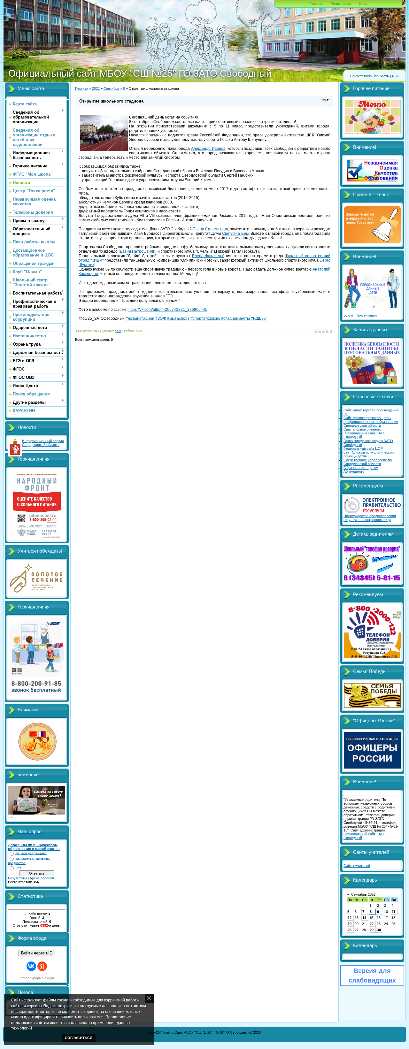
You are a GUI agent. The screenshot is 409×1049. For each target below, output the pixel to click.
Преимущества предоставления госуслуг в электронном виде (369, 518)
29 (372, 930)
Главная (316, 3)
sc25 (118, 331)
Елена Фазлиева (207, 256)
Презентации (366, 315)
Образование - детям (360, 468)
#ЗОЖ (160, 318)
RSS (395, 76)
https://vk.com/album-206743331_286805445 (167, 309)
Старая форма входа (36, 978)
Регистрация (341, 3)
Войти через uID (36, 953)
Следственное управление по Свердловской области (367, 462)
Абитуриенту (353, 471)
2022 (96, 88)
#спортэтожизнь (205, 318)
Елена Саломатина (210, 229)
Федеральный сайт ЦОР (363, 448)
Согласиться (78, 1038)
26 (349, 930)
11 (393, 912)
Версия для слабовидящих (372, 975)
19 (349, 924)
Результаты (17, 878)
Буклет (349, 315)
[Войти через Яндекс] (42, 966)
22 (372, 924)
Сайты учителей (356, 866)
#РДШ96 (258, 318)
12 (349, 918)
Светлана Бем (235, 233)
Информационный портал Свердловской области (43, 443)
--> (10, 817)
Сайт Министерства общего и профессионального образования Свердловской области (370, 421)
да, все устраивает (31, 853)
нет (18, 868)
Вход (363, 3)
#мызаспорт (178, 318)
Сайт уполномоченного (362, 429)
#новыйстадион (140, 318)
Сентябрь (111, 88)
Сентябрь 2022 (363, 894)
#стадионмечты (235, 318)
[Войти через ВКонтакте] (31, 966)
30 (379, 930)
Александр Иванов (208, 148)
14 (364, 918)
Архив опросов (42, 878)
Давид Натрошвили (137, 251)
